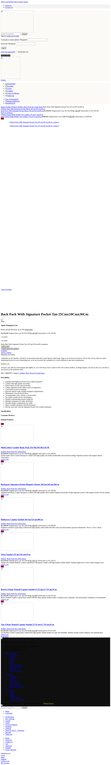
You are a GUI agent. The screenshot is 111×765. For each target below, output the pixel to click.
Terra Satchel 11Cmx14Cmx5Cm (15, 554)
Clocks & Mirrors (16, 667)
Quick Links (9, 675)
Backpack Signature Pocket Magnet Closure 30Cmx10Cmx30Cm (30, 484)
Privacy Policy (15, 682)
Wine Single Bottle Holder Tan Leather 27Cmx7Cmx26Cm (21, 117)
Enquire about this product (10, 348)
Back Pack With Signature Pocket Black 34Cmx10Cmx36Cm (22, 111)
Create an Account (12, 36)
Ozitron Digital (48, 703)
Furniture (13, 657)
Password (8, 44)
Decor (12, 663)
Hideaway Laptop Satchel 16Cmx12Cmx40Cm (22, 519)
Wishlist (12, 696)
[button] (5, 459)
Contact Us (13, 680)
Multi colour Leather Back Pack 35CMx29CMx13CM (25, 447)
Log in (4, 48)
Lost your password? (8, 52)
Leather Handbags (16, 665)
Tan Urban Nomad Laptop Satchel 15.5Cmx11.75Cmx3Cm (27, 624)
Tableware (13, 669)
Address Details (15, 698)
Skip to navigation (7, 2)
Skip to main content (21, 2)
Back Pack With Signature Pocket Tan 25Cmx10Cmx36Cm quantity (24, 344)
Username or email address (14, 40)
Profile (12, 692)
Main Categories (10, 653)
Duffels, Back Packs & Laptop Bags (30, 107)
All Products (14, 677)
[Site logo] (17, 32)
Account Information (17, 700)
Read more (29, 329)
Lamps (12, 659)
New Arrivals (16, 671)
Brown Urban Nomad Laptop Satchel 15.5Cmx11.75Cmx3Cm (29, 589)
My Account (9, 690)
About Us (13, 679)
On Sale (14, 655)
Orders (12, 694)
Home (3, 107)
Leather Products (12, 107)
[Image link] (2, 639)
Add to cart (5, 346)
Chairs (12, 661)
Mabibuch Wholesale (17, 686)
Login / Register (15, 684)
